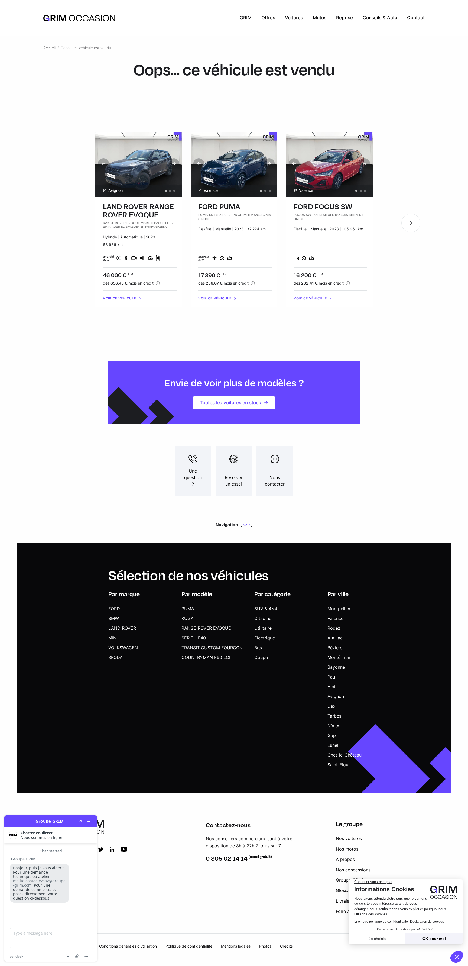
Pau (331, 677)
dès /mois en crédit (128, 283)
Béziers (334, 647)
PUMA (187, 608)
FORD (114, 608)
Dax (331, 706)
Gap (331, 735)
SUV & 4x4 (265, 608)
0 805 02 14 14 (227, 858)
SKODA (115, 657)
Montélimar (338, 657)
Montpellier (338, 608)
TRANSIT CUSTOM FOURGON (212, 647)
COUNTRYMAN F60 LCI (205, 657)
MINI (113, 638)
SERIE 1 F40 (193, 638)
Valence (335, 618)
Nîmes (333, 725)
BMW (113, 618)
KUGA (187, 618)
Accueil (49, 48)
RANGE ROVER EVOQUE (206, 628)
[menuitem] (246, 18)
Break (260, 647)
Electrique (264, 638)
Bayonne (336, 667)
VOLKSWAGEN (123, 647)
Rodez (333, 628)
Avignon (335, 696)
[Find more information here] (50, 888)
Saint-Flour (338, 764)
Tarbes (334, 716)
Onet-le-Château (344, 755)
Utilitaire (263, 628)
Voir (246, 525)
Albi (331, 686)
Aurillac (335, 638)
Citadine (262, 618)
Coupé (261, 657)
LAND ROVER (122, 628)
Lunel (332, 745)
